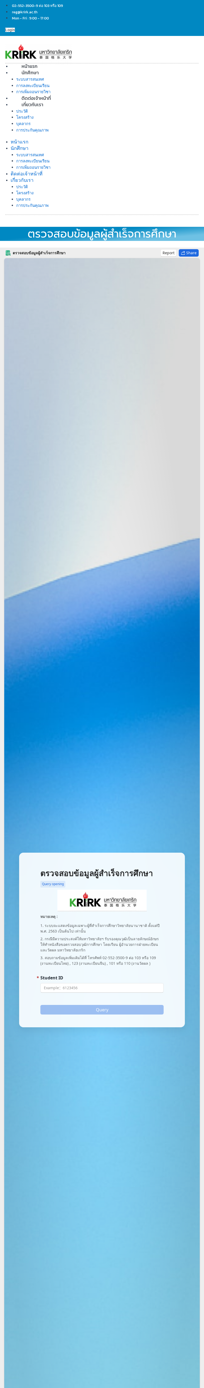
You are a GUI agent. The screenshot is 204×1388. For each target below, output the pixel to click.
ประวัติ (22, 111)
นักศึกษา (30, 72)
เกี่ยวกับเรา (32, 104)
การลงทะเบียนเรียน (32, 86)
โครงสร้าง (24, 117)
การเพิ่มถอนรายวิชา (33, 167)
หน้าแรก (19, 141)
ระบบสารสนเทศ (30, 79)
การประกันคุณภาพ (32, 130)
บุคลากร (23, 124)
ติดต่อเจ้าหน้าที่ (26, 173)
